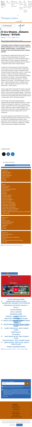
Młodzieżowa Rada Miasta (9, 189)
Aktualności (5, 171)
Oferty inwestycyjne (7, 234)
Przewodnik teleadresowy (8, 207)
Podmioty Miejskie (7, 195)
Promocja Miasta (6, 196)
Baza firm (4, 241)
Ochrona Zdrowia (6, 198)
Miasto (4, 184)
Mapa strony (16, 415)
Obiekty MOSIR (6, 174)
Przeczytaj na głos (7, 25)
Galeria (4, 226)
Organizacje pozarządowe (9, 204)
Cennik (4, 178)
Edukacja (4, 193)
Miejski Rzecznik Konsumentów (10, 208)
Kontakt (4, 180)
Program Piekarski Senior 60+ (10, 210)
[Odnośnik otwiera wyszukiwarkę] (30, 21)
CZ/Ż (29, 29)
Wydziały (4, 192)
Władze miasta (6, 186)
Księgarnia (5, 225)
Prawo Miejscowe (6, 201)
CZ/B (29, 27)
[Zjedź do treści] (20, 27)
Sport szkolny (5, 177)
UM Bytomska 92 (16, 408)
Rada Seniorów (6, 190)
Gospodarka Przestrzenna (9, 205)
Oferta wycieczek (6, 223)
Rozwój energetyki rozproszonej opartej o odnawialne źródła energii (16, 212)
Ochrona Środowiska (7, 199)
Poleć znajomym (16, 413)
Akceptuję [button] (19, 425)
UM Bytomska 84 (16, 406)
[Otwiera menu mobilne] (9, 18)
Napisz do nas (15, 412)
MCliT (3, 219)
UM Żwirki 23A (16, 409)
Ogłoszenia (5, 235)
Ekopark (4, 238)
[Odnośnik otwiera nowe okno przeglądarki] (3, 4)
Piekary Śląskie (6, 220)
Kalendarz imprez (6, 172)
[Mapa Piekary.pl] (1, 29)
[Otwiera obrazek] (12, 40)
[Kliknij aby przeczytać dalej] (16, 245)
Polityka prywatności (16, 417)
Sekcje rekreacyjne (7, 175)
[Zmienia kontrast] (26, 21)
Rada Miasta (5, 187)
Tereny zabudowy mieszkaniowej (10, 237)
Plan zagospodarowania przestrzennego (12, 240)
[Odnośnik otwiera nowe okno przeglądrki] (15, 15)
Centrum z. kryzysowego (8, 202)
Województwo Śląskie (8, 222)
